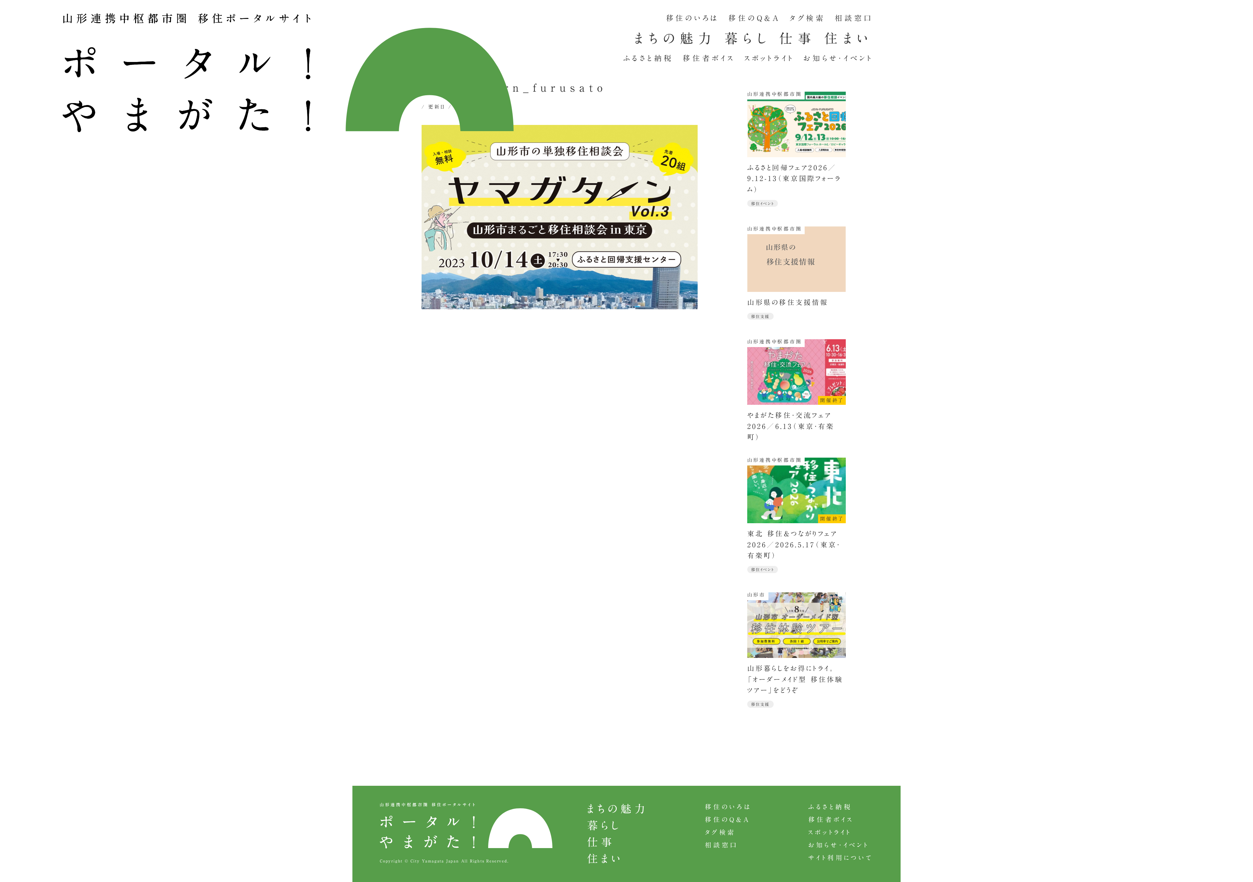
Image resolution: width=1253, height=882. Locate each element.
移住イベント (762, 203)
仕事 (797, 38)
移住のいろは (692, 18)
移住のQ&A (754, 18)
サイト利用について (840, 858)
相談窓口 (854, 18)
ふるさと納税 (648, 58)
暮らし (747, 38)
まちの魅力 (675, 38)
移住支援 (760, 316)
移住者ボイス (709, 58)
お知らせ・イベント (838, 58)
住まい (848, 38)
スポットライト (769, 58)
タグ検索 (808, 18)
